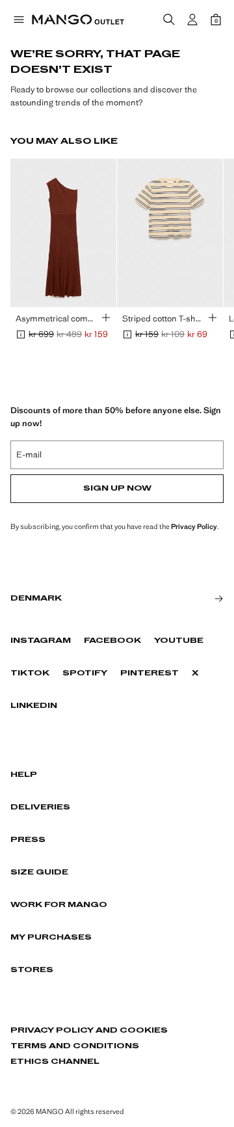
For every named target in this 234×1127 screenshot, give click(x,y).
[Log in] (192, 19)
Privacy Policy (194, 526)
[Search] (169, 19)
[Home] (78, 19)
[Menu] (18, 19)
